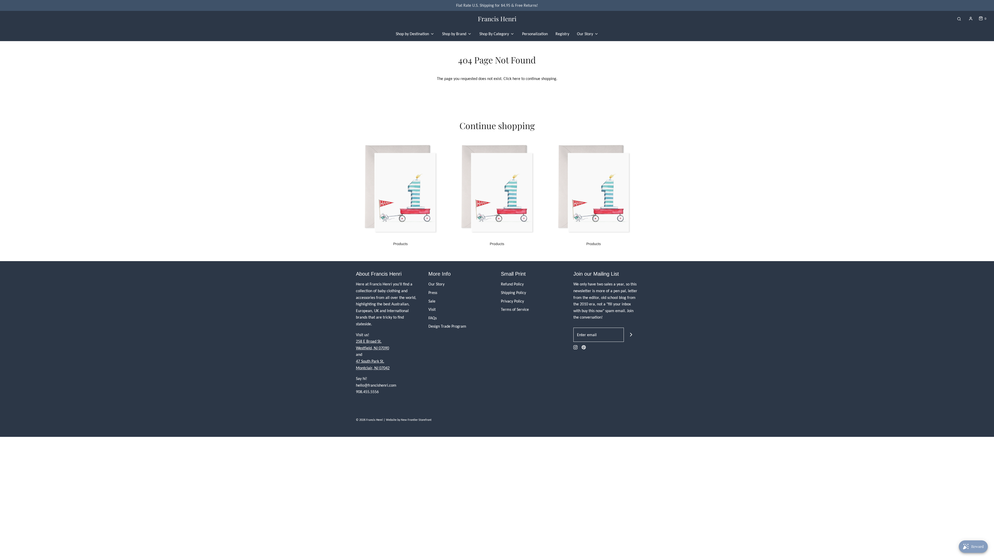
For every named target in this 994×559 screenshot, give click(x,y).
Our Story (436, 284)
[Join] (631, 335)
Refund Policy (512, 284)
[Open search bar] (959, 18)
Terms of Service (515, 309)
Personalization (535, 33)
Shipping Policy (513, 292)
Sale (431, 301)
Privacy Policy (512, 301)
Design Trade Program (447, 326)
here (516, 78)
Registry (562, 33)
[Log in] (971, 19)
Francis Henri (497, 19)
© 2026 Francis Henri (369, 420)
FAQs (432, 317)
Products (400, 244)
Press (432, 292)
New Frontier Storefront (416, 420)
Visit (432, 309)
